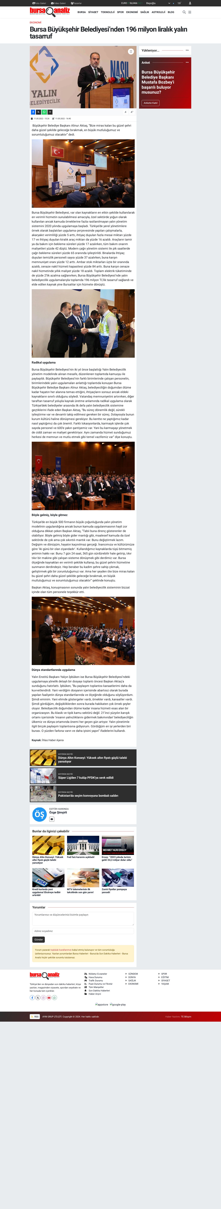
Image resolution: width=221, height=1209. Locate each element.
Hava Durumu (95, 977)
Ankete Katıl (150, 102)
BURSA (82, 12)
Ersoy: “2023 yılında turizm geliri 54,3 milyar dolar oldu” (117, 858)
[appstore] (102, 1004)
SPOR (120, 12)
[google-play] (117, 1004)
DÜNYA (132, 977)
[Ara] (184, 12)
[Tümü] (187, 50)
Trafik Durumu (96, 980)
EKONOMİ (132, 12)
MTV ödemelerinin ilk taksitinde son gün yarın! (80, 891)
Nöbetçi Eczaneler (98, 974)
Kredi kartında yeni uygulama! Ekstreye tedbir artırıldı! (46, 892)
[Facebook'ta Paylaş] (33, 112)
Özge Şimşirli (58, 812)
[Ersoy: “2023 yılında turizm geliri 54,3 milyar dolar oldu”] (118, 845)
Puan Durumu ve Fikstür (100, 984)
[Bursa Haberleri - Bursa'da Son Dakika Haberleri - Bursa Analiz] (50, 12)
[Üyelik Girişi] (188, 3)
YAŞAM (165, 984)
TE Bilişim (186, 1016)
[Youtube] (48, 997)
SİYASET (93, 12)
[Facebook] (32, 997)
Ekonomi (35, 22)
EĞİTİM (165, 977)
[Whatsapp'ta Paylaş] (44, 112)
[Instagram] (43, 997)
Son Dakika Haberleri (99, 990)
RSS (36, 1016)
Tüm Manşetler (96, 987)
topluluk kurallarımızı (61, 950)
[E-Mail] (51, 819)
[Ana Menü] (189, 12)
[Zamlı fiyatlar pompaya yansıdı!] (118, 877)
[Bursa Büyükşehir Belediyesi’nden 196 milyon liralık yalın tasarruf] (83, 77)
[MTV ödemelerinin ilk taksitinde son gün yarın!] (83, 877)
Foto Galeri (40, 3)
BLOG (171, 12)
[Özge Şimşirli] (39, 814)
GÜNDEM (133, 974)
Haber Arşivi (95, 994)
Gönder (38, 939)
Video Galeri (59, 3)
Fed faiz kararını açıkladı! (80, 857)
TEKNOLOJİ (108, 12)
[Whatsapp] (54, 997)
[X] (37, 997)
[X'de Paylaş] (38, 112)
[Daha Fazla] (50, 112)
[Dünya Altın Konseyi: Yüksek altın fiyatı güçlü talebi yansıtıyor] (48, 845)
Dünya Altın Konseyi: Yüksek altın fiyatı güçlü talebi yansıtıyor (47, 860)
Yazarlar (78, 3)
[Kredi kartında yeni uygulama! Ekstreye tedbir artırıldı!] (48, 877)
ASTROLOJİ (158, 12)
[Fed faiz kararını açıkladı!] (83, 845)
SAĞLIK (144, 12)
